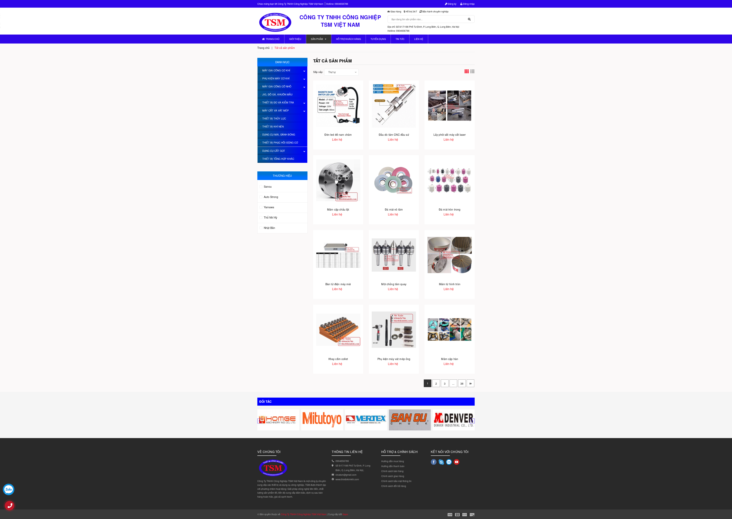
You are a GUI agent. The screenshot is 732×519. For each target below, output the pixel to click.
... (453, 383)
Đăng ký (451, 3)
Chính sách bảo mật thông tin (396, 481)
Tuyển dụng (378, 38)
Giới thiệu (295, 38)
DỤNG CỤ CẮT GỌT (273, 151)
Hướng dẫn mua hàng (392, 461)
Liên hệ (418, 38)
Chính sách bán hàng (392, 471)
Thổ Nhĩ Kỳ (270, 217)
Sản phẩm (317, 38)
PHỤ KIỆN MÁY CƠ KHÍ (276, 78)
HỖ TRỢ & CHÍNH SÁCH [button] (399, 452)
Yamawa (268, 207)
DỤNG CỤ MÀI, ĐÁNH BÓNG (278, 134)
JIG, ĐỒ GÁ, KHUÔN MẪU (277, 94)
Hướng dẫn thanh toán (393, 466)
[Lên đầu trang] (726, 500)
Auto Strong (270, 197)
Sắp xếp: (318, 72)
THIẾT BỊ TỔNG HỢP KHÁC (278, 159)
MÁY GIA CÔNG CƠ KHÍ (276, 70)
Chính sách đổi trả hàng (393, 486)
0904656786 (341, 3)
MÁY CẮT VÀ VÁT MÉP (275, 110)
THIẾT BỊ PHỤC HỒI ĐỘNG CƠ (280, 142)
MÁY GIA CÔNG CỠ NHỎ (276, 86)
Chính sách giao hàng (392, 476)
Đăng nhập (468, 3)
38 (461, 383)
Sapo (345, 514)
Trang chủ (272, 38)
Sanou (267, 186)
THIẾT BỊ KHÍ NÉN (273, 126)
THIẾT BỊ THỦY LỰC (274, 118)
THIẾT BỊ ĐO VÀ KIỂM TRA (278, 102)
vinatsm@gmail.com (346, 474)
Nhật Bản (269, 228)
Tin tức (400, 38)
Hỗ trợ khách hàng (348, 38)
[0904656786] (11, 507)
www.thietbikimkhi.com (347, 479)
